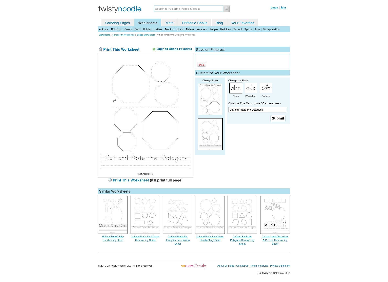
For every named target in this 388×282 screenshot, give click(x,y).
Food (137, 29)
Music (179, 29)
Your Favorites (242, 22)
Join (283, 7)
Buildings (116, 29)
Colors (128, 29)
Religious (225, 29)
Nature (190, 29)
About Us (222, 265)
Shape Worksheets (146, 34)
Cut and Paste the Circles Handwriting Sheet (210, 238)
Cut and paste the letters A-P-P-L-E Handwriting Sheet (275, 240)
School (238, 29)
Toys (257, 29)
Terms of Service (259, 265)
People (214, 29)
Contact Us (242, 265)
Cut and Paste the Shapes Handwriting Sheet (145, 238)
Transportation (271, 29)
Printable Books (194, 22)
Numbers (201, 29)
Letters (158, 29)
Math (170, 22)
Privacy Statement (280, 265)
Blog (219, 22)
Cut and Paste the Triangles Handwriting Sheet (178, 240)
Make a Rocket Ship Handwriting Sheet (113, 238)
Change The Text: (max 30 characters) (254, 103)
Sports (248, 29)
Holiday (147, 29)
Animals (104, 29)
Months (169, 29)
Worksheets (147, 22)
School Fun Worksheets (123, 34)
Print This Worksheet (121, 49)
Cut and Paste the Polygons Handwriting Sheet (242, 240)
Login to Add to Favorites (174, 49)
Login (274, 7)
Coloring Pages (117, 22)
